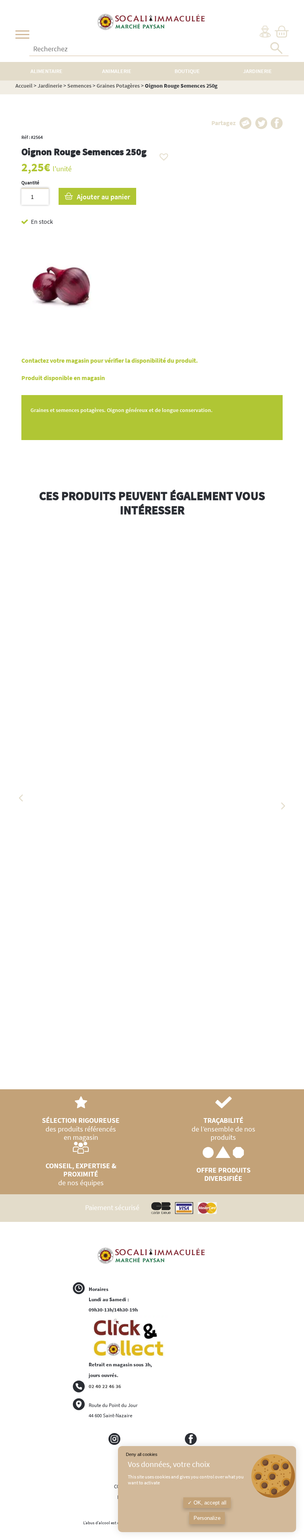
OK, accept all (209, 1503)
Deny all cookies (142, 1454)
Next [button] (283, 806)
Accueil (23, 85)
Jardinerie (50, 85)
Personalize (207, 1518)
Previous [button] (21, 798)
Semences (79, 85)
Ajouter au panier (103, 196)
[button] (161, 154)
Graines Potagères (118, 85)
